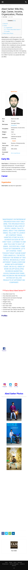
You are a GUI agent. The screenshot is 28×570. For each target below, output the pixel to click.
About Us (14, 565)
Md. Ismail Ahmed (15, 153)
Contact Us (22, 564)
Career (4, 25)
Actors (15, 562)
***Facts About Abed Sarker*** (12, 29)
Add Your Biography (14, 564)
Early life (5, 23)
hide (14, 20)
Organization (8, 27)
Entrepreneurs (5, 564)
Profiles (7, 31)
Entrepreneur (8, 5)
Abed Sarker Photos (7, 33)
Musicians (20, 562)
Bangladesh (14, 125)
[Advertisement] (14, 76)
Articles (10, 562)
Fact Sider (5, 16)
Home (2, 5)
